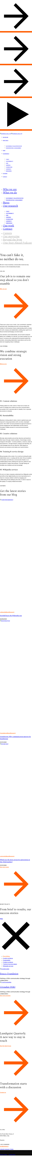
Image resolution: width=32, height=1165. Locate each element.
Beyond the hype (12, 240)
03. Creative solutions (8, 433)
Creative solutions (8, 962)
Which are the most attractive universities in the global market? (15, 861)
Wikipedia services (8, 966)
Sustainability (6, 960)
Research (11, 612)
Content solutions (8, 958)
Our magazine (11, 236)
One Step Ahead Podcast (17, 243)
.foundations (3, 733)
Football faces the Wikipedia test (11, 615)
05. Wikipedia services (9, 469)
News (7, 612)
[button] (16, 401)
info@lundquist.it (4, 1146)
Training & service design (10, 964)
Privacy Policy (3, 1154)
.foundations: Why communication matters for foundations (15, 738)
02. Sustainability (7, 415)
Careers (7, 233)
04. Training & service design (11, 451)
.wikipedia (3, 612)
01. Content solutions (8, 401)
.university (3, 856)
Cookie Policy (12, 1154)
